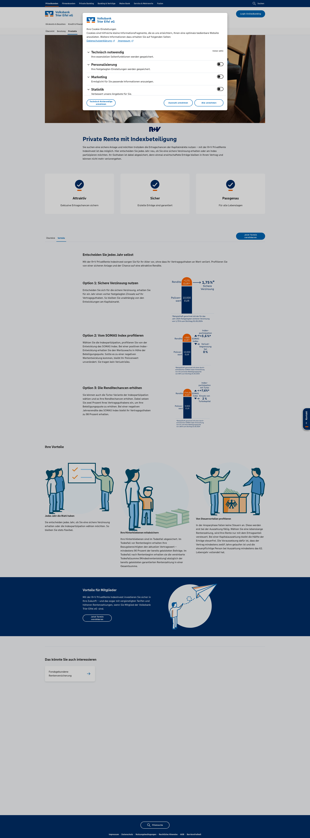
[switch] (220, 64)
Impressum (124, 40)
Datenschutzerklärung (99, 40)
